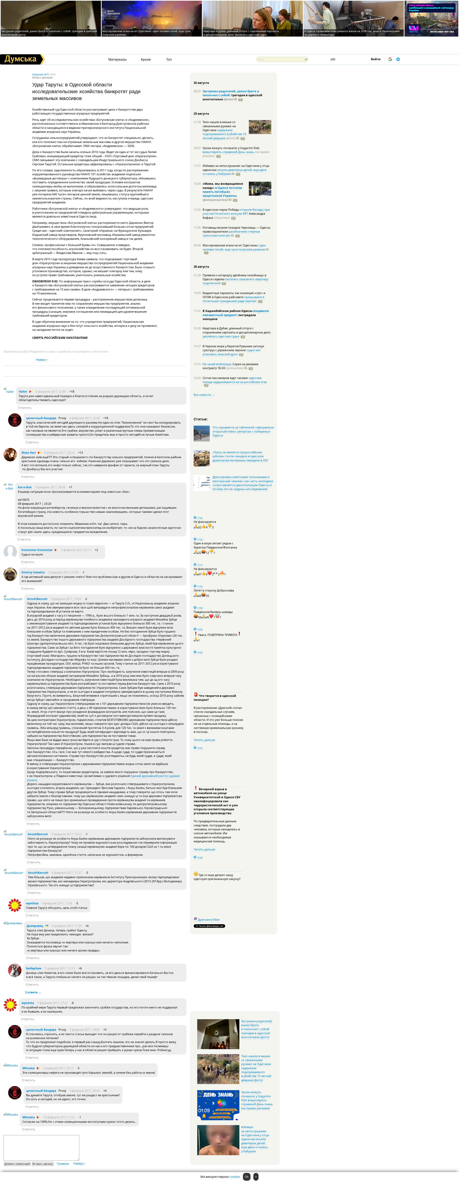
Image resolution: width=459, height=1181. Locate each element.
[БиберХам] (15, 976)
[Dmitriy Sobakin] (10, 580)
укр (333, 59)
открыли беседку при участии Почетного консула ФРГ (236, 212)
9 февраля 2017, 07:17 (76, 550)
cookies (235, 1177)
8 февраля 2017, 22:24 (59, 453)
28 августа (201, 267)
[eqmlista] (15, 911)
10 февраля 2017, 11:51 (59, 1117)
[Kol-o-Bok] (8, 488)
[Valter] (9, 392)
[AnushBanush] (13, 599)
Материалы (117, 59)
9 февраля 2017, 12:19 (60, 968)
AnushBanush (37, 599)
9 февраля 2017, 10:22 (66, 834)
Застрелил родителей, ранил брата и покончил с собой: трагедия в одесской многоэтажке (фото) (256, 1029)
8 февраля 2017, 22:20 (85, 418)
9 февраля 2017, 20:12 (58, 1068)
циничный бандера (41, 418)
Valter (23, 391)
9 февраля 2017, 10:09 (66, 599)
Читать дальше (204, 740)
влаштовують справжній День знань (228, 152)
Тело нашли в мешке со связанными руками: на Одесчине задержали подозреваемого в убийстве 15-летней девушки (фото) (256, 1068)
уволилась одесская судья (221, 336)
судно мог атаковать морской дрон (232, 352)
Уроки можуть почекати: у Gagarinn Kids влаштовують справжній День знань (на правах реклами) (257, 1100)
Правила (63, 1164)
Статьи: (201, 418)
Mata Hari (29, 453)
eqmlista (32, 903)
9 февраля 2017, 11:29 (67, 926)
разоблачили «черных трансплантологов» (231, 233)
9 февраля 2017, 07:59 (63, 572)
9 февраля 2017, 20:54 (85, 1091)
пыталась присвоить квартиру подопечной (235, 281)
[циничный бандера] (15, 426)
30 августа (201, 83)
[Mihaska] (11, 1065)
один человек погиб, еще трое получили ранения (234, 247)
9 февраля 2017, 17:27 (52, 1003)
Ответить (25, 408)
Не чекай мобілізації (217, 364)
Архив (146, 59)
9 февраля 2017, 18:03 (85, 1030)
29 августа (201, 114)
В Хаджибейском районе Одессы (228, 311)
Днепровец (35, 926)
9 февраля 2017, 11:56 (57, 903)
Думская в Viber (209, 920)
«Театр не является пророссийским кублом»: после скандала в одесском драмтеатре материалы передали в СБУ (240, 456)
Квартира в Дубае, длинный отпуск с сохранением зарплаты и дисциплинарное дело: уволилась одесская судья (241, 32)
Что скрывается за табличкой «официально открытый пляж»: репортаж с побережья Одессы (243, 431)
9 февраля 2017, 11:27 (67, 873)
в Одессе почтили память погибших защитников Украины (222, 192)
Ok (247, 1177)
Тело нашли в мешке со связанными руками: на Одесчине (219, 126)
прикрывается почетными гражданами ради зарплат (233, 299)
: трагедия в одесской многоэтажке (232, 97)
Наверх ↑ (42, 360)
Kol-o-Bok (25, 487)
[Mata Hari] (10, 460)
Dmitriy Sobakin (33, 572)
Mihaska (28, 1068)
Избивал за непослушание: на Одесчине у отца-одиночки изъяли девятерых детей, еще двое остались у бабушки (255, 1139)
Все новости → (204, 395)
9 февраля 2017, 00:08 (50, 487)
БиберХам (34, 968)
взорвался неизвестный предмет (236, 313)
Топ (169, 59)
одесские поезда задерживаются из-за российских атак (235, 380)
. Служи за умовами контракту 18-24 (230, 366)
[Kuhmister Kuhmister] (10, 558)
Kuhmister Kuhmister (37, 550)
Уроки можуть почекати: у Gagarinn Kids (231, 148)
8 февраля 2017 (40, 74)
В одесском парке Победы (221, 210)
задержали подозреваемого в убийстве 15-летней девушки (225, 134)
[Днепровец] (13, 923)
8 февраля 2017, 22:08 (51, 391)
